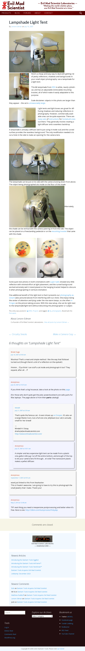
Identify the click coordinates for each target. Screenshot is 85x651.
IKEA (54, 87)
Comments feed (10, 634)
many (40, 119)
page (68, 389)
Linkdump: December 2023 (21, 574)
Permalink (12, 313)
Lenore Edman (16, 26)
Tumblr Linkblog (67, 623)
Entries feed (8, 631)
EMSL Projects (34, 311)
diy (50, 311)
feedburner (65, 627)
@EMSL (70, 617)
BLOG (17, 13)
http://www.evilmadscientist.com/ (28, 434)
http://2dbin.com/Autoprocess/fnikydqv (41, 510)
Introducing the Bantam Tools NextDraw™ (26, 567)
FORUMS (27, 13)
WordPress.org (9, 638)
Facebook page (67, 620)
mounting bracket (59, 231)
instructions (54, 119)
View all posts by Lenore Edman (56, 322)
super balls (54, 282)
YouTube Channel (68, 634)
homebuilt (66, 119)
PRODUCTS (6, 13)
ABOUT (38, 13)
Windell (17, 408)
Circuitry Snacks (18, 334)
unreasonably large (37, 103)
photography (56, 311)
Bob (12, 588)
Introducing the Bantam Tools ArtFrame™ (26, 563)
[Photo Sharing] (36, 51)
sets (44, 119)
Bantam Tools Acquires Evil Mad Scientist (26, 570)
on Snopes (57, 415)
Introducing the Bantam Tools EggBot (25, 560)
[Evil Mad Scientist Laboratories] (42, 5)
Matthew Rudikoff (17, 595)
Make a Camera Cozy (64, 334)
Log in (6, 627)
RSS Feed (65, 630)
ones (73, 119)
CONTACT (48, 13)
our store (60, 649)
